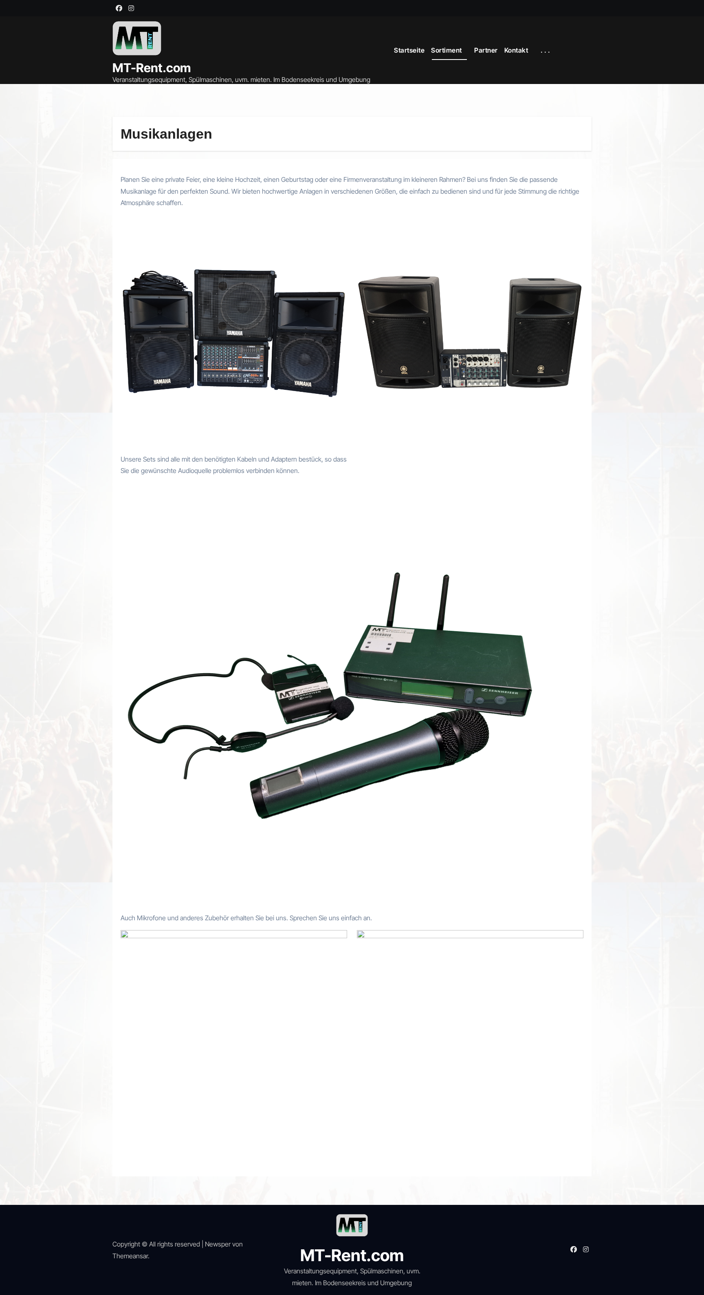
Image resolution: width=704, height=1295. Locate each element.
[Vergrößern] (336, 226)
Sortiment (447, 50)
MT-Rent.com (151, 67)
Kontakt (517, 50)
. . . (546, 50)
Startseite (409, 50)
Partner (486, 50)
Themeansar (130, 1256)
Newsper (218, 1244)
